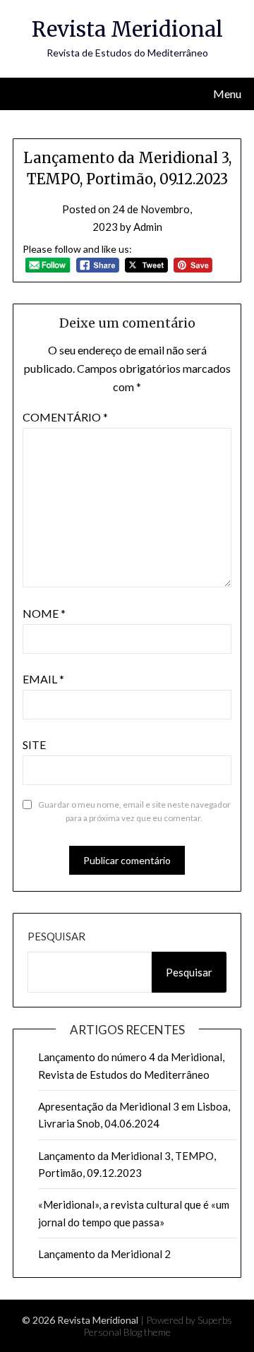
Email (43, 679)
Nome (44, 613)
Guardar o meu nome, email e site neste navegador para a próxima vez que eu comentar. (134, 811)
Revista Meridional (127, 29)
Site (34, 744)
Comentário (65, 417)
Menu (227, 93)
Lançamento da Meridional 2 (104, 1254)
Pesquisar (56, 936)
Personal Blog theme (127, 1332)
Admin (147, 226)
